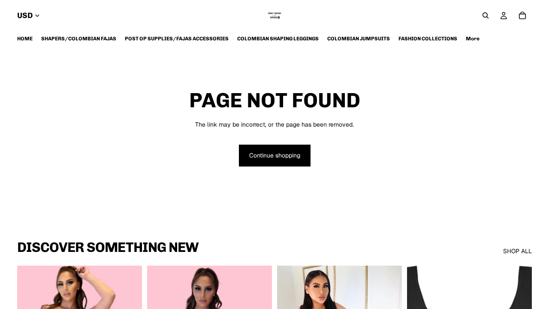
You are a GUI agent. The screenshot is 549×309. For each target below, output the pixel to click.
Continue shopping (274, 155)
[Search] (485, 15)
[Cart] (522, 15)
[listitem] (473, 38)
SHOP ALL (517, 251)
